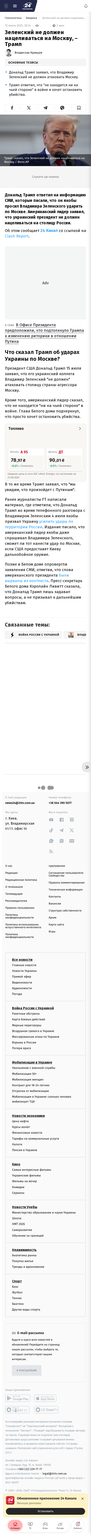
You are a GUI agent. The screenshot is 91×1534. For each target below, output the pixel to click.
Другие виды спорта (26, 1309)
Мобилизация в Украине (32, 1063)
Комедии (18, 1187)
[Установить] (45, 1505)
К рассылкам (27, 1370)
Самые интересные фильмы (31, 1170)
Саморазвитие (22, 1230)
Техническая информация (66, 889)
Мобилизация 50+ (24, 1074)
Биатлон (18, 1304)
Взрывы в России (24, 1042)
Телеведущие (14, 894)
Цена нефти (20, 1121)
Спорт (17, 1281)
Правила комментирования (66, 882)
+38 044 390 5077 (60, 803)
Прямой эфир (21, 976)
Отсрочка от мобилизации (30, 1091)
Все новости (22, 960)
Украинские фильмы (26, 1175)
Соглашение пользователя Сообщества (66, 874)
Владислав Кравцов (28, 52)
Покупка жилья (22, 1261)
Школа (16, 1218)
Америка (32, 18)
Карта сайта (56, 924)
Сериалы (18, 1193)
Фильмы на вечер (24, 1181)
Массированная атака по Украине (35, 1037)
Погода (17, 994)
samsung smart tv (46, 1409)
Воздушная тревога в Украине (33, 1031)
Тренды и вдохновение (28, 1267)
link (51, 819)
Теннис (17, 1298)
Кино (16, 1164)
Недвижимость (24, 1250)
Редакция (11, 873)
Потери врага (21, 1048)
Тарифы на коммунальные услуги (35, 1138)
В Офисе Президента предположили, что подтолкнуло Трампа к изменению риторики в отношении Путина (44, 333)
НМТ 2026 (18, 1224)
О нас (8, 866)
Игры (52, 931)
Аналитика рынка (24, 1255)
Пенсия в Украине (24, 1150)
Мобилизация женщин (28, 1079)
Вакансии (55, 903)
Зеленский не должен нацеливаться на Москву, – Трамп (63, 18)
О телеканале (14, 887)
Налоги (17, 1144)
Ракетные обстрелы (26, 1013)
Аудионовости (22, 988)
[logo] (27, 5)
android (17, 1398)
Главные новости (24, 965)
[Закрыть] (82, 1498)
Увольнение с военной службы (33, 1068)
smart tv (17, 1409)
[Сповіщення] (86, 5)
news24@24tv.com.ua (20, 803)
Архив (53, 917)
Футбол (17, 1292)
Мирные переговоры (26, 1025)
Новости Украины (24, 971)
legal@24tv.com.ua (54, 1473)
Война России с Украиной (33, 1008)
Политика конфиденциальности (19, 916)
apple (46, 1398)
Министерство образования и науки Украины (44, 1212)
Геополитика (13, 18)
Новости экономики (28, 1116)
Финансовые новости (27, 1133)
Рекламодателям (16, 901)
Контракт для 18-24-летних (31, 1085)
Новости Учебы (24, 1207)
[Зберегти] (79, 107)
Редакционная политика (21, 880)
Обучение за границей (28, 1235)
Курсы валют (21, 1127)
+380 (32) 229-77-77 (29, 1469)
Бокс (15, 1287)
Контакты (55, 896)
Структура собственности (65, 910)
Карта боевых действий (28, 1019)
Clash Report (17, 236)
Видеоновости (22, 982)
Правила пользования (19, 908)
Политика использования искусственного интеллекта (23, 926)
